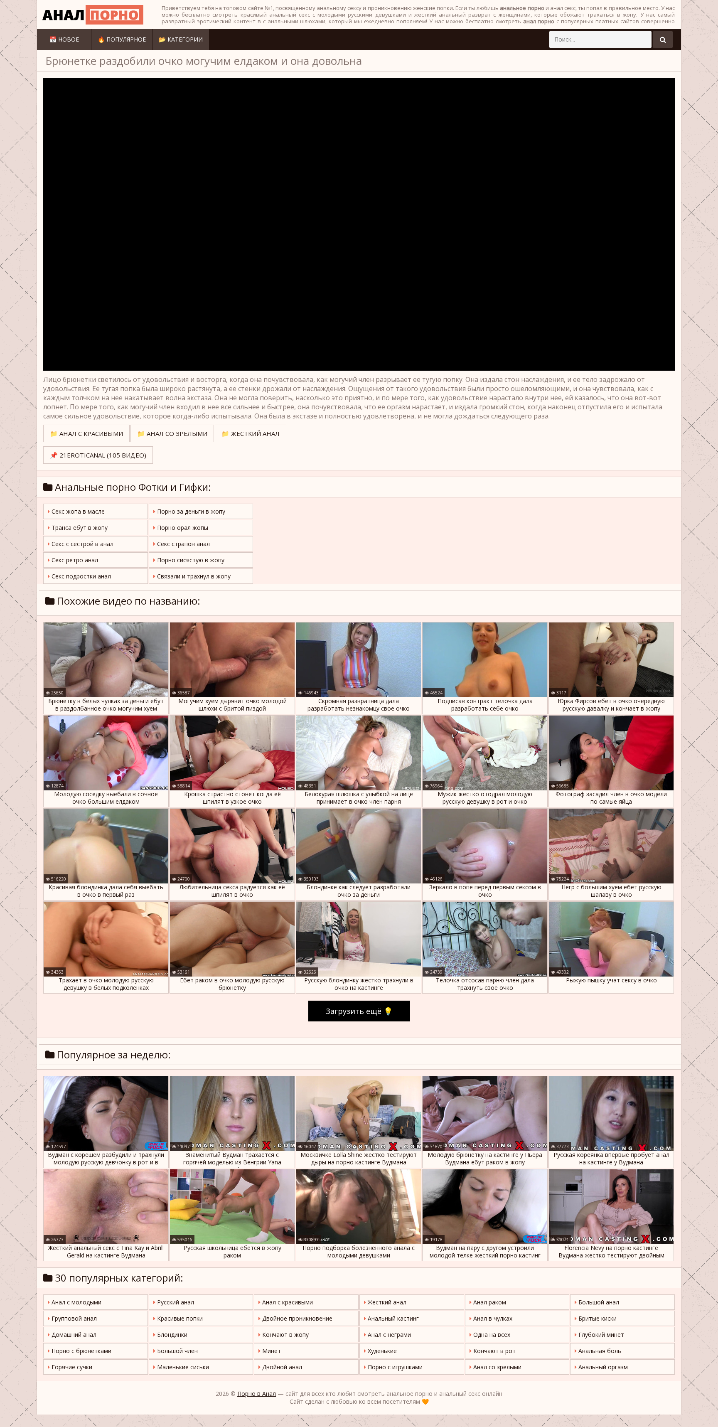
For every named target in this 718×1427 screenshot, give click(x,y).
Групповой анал (73, 1318)
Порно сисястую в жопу (189, 560)
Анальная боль (599, 1351)
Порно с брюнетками (80, 1351)
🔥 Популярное (122, 39)
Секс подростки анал (80, 576)
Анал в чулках (492, 1318)
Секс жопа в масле (77, 511)
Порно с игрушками (394, 1367)
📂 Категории (181, 39)
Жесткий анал (386, 1302)
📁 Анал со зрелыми (172, 433)
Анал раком (489, 1302)
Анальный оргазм (602, 1367)
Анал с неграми (388, 1334)
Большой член (176, 1351)
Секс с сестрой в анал (81, 544)
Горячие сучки (71, 1367)
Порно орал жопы (181, 527)
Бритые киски (597, 1318)
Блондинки (171, 1334)
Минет (271, 1351)
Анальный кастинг (392, 1318)
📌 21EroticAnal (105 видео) (98, 455)
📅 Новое (64, 39)
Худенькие (381, 1351)
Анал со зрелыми (496, 1367)
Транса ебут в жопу (79, 527)
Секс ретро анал (74, 560)
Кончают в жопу (285, 1334)
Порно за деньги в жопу (190, 511)
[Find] (663, 39)
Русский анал (174, 1302)
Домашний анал (73, 1334)
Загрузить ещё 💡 (359, 1011)
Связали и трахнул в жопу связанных (192, 578)
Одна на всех (491, 1334)
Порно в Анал (256, 1393)
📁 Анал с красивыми (86, 433)
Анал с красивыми (287, 1302)
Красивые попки (179, 1318)
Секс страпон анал (182, 544)
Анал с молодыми (75, 1302)
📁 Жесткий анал (250, 433)
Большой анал (598, 1302)
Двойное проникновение (296, 1318)
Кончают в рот (494, 1351)
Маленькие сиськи (182, 1367)
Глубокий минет (600, 1334)
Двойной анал (281, 1367)
